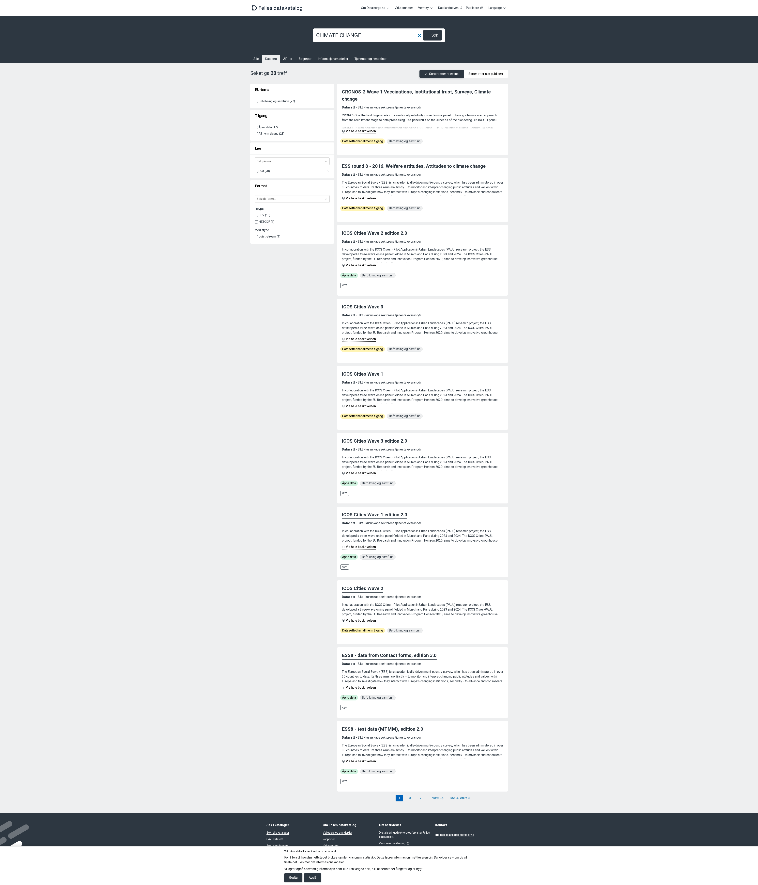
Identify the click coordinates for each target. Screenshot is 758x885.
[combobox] (257, 161)
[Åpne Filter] (328, 171)
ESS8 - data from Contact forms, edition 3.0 (389, 655)
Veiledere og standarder (337, 833)
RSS (453, 798)
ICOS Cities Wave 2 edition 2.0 (374, 233)
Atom (463, 798)
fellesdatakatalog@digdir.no (457, 835)
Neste (435, 798)
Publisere (472, 8)
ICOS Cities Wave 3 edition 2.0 (374, 441)
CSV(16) (264, 215)
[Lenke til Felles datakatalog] (277, 8)
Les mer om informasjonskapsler (321, 862)
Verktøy (423, 8)
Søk (435, 35)
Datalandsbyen (448, 8)
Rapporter (329, 839)
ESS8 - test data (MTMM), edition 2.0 (382, 729)
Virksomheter (404, 8)
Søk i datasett (274, 839)
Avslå (312, 877)
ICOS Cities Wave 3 (362, 306)
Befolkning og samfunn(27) (277, 101)
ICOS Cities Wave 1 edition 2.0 (374, 514)
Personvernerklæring (392, 843)
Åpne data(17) (268, 127)
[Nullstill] (419, 35)
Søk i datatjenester (278, 846)
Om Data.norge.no (373, 8)
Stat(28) (264, 171)
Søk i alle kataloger (277, 833)
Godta (293, 877)
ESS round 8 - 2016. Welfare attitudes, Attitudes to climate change (414, 166)
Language (495, 8)
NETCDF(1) (266, 222)
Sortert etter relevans (444, 74)
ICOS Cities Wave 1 (362, 374)
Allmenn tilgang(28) (271, 133)
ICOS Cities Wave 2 (362, 588)
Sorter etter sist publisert (485, 74)
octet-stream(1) (269, 236)
